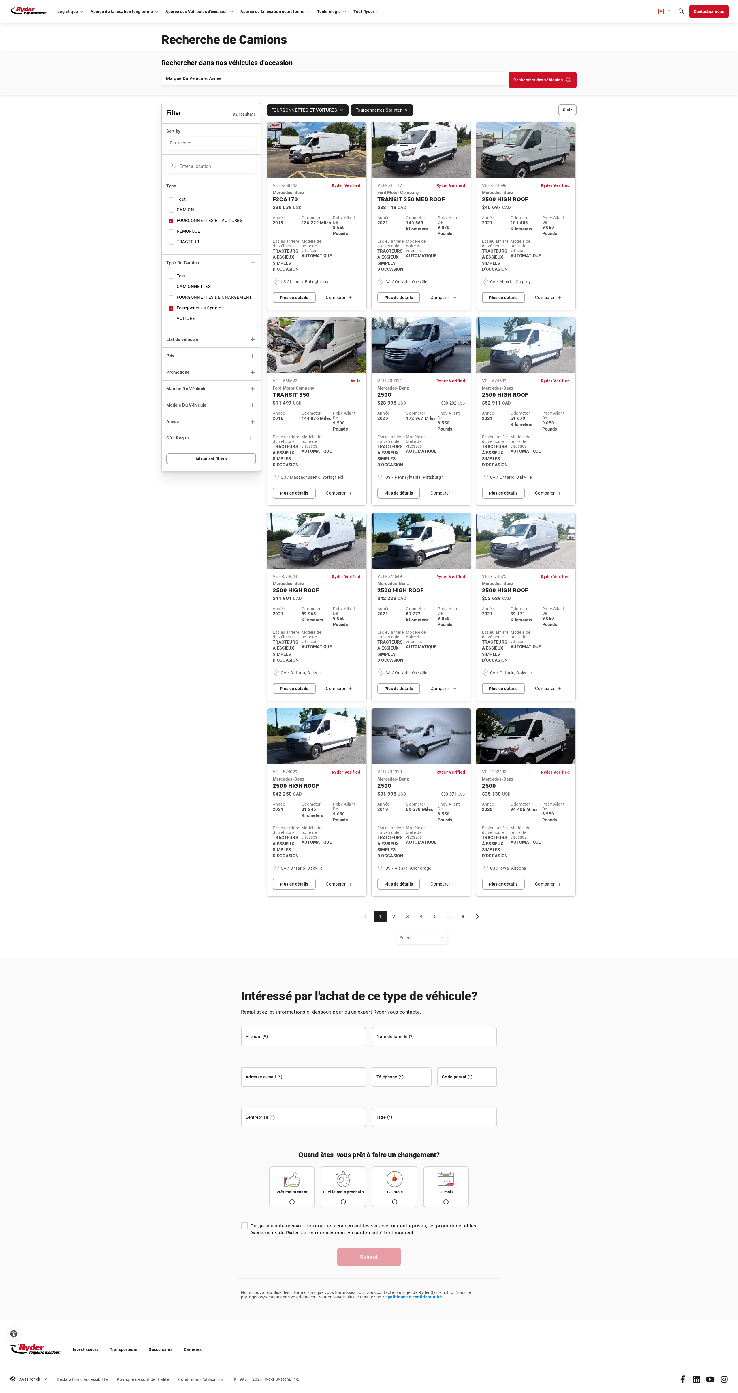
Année (172, 421)
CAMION (185, 210)
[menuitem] (421, 937)
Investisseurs (85, 1349)
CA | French (29, 1379)
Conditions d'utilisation (200, 1379)
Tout (181, 199)
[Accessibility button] (14, 1334)
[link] (682, 1379)
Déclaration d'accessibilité (82, 1379)
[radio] (292, 1186)
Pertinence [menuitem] (180, 143)
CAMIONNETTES (194, 286)
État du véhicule (182, 339)
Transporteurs (123, 1349)
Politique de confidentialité (143, 1379)
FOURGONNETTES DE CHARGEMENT (214, 297)
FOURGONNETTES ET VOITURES (209, 220)
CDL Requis (178, 438)
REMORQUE (188, 231)
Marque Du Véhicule (186, 388)
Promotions (177, 372)
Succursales (160, 1349)
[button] (664, 11)
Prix (170, 355)
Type (171, 186)
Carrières (193, 1349)
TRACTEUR (188, 242)
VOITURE (186, 318)
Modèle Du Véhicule (186, 405)
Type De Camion (182, 262)
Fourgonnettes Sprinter (200, 308)
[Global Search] (681, 11)
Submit (369, 1257)
